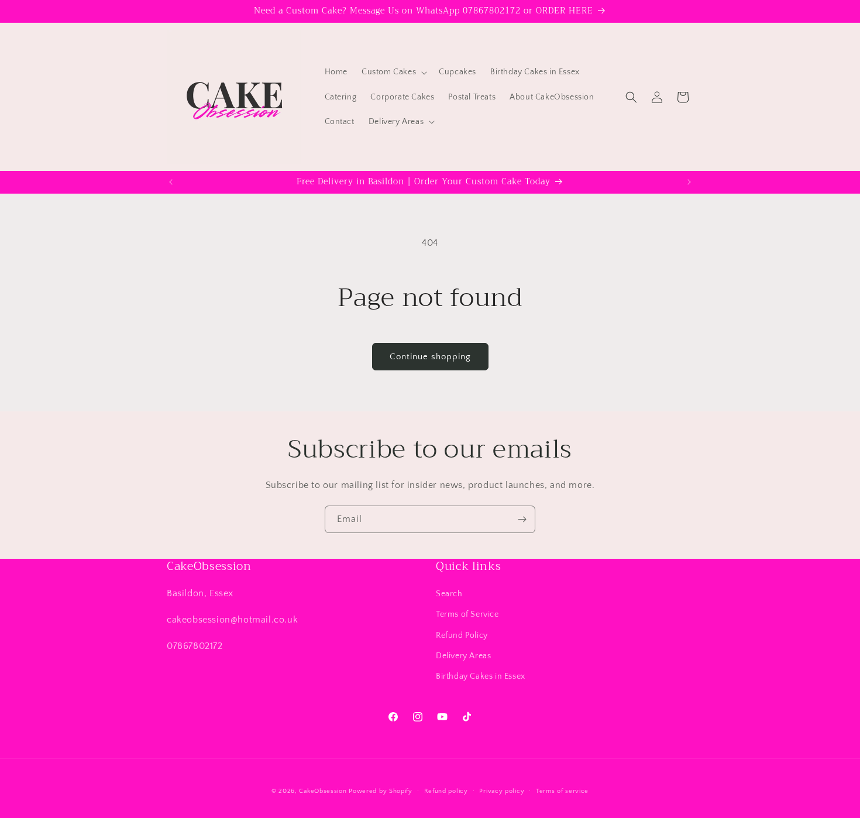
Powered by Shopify (380, 791)
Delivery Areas (463, 656)
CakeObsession (322, 791)
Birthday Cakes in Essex (480, 676)
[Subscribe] (522, 519)
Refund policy (446, 791)
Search (449, 594)
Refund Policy (462, 635)
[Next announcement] (689, 182)
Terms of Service (467, 614)
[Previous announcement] (171, 182)
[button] (393, 72)
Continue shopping (430, 357)
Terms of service (562, 791)
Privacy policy (501, 791)
